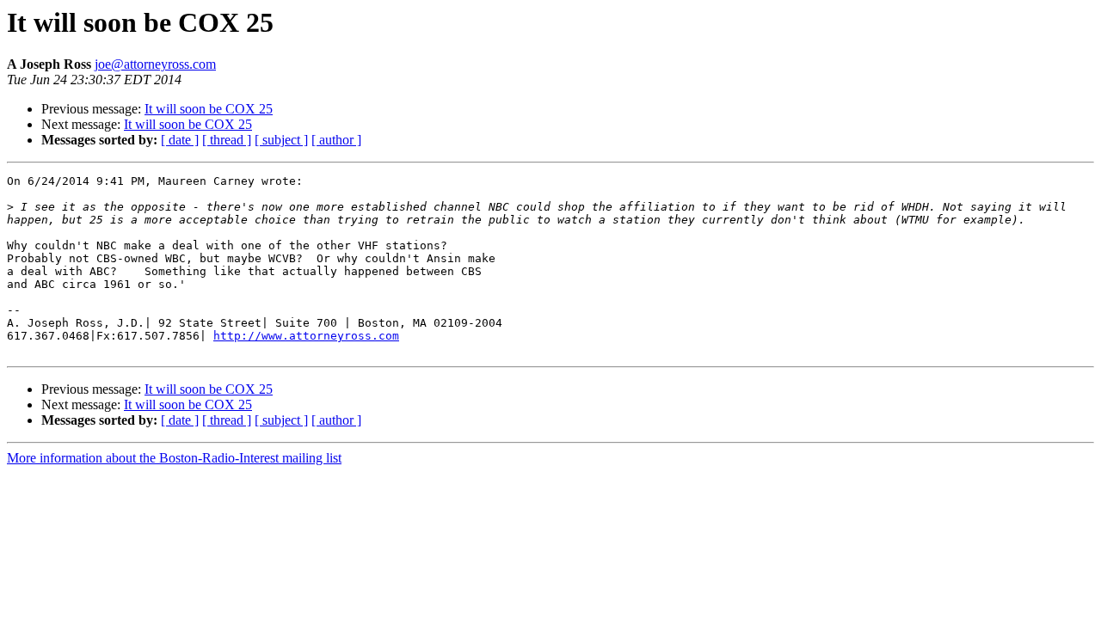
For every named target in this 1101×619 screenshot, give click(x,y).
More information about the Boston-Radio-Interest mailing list (174, 457)
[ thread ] (226, 139)
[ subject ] (281, 139)
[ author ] (336, 139)
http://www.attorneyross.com (306, 335)
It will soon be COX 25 (209, 108)
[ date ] (180, 139)
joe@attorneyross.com (155, 64)
